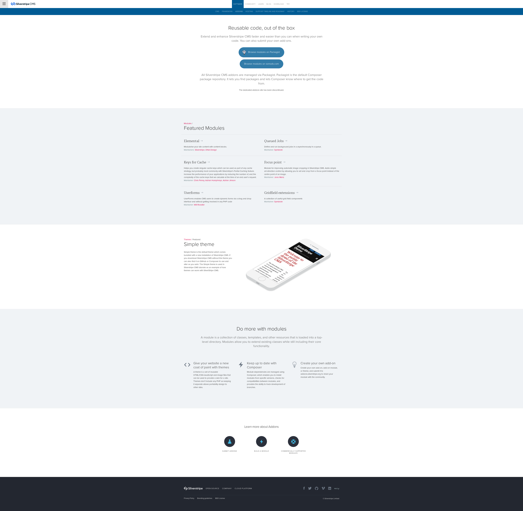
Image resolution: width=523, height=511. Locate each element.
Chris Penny (199, 180)
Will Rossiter (199, 205)
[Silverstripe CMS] (23, 4)
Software (237, 4)
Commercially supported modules (293, 452)
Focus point (273, 162)
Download (279, 4)
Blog (268, 4)
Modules (187, 123)
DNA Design (211, 150)
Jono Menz (279, 177)
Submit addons (229, 451)
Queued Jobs (274, 141)
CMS (217, 11)
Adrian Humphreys (213, 180)
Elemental (191, 141)
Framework (227, 11)
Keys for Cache (195, 162)
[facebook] (303, 488)
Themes (187, 239)
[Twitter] (308, 488)
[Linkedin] (328, 488)
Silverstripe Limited (332, 499)
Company (227, 488)
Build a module (261, 451)
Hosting (249, 11)
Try (288, 4)
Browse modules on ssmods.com (261, 63)
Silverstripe (200, 150)
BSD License (302, 11)
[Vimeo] (322, 488)
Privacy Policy (189, 498)
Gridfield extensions (279, 193)
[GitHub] (315, 488)
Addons (239, 11)
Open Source (212, 488)
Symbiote (278, 150)
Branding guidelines (204, 498)
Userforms (192, 193)
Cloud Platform (243, 488)
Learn (261, 4)
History (290, 11)
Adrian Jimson (229, 180)
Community (250, 4)
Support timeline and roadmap (270, 11)
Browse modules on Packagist (263, 52)
